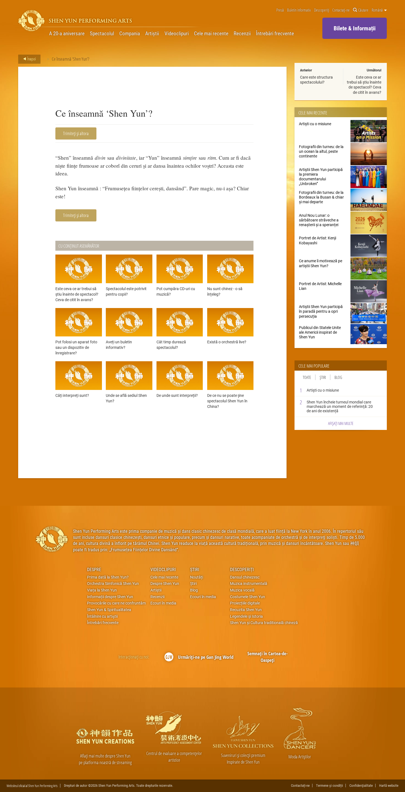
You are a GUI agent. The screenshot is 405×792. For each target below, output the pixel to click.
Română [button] (378, 10)
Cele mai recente (211, 33)
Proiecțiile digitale (245, 603)
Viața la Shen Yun (102, 590)
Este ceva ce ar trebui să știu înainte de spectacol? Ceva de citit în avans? (364, 84)
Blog (338, 377)
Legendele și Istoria (246, 616)
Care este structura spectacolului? (316, 79)
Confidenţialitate (361, 785)
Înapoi (31, 58)
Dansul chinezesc (245, 577)
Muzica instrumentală (248, 583)
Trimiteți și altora (76, 133)
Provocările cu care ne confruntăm (116, 603)
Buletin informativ (299, 10)
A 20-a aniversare (67, 33)
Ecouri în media (163, 603)
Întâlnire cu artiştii (102, 616)
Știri (323, 377)
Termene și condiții (329, 785)
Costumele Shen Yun (247, 596)
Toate (307, 377)
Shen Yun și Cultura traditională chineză (264, 622)
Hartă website (388, 785)
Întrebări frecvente (275, 33)
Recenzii (242, 33)
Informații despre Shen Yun (110, 596)
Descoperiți (321, 10)
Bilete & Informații (355, 28)
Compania (129, 33)
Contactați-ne (341, 10)
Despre (94, 569)
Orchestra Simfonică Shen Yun (113, 583)
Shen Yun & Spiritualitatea (109, 609)
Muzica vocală (242, 590)
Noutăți (196, 577)
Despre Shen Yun (164, 583)
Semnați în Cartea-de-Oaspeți (267, 656)
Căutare (363, 10)
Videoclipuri (176, 33)
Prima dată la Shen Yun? (108, 577)
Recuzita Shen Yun (246, 609)
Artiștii (152, 33)
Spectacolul (102, 33)
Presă (280, 10)
